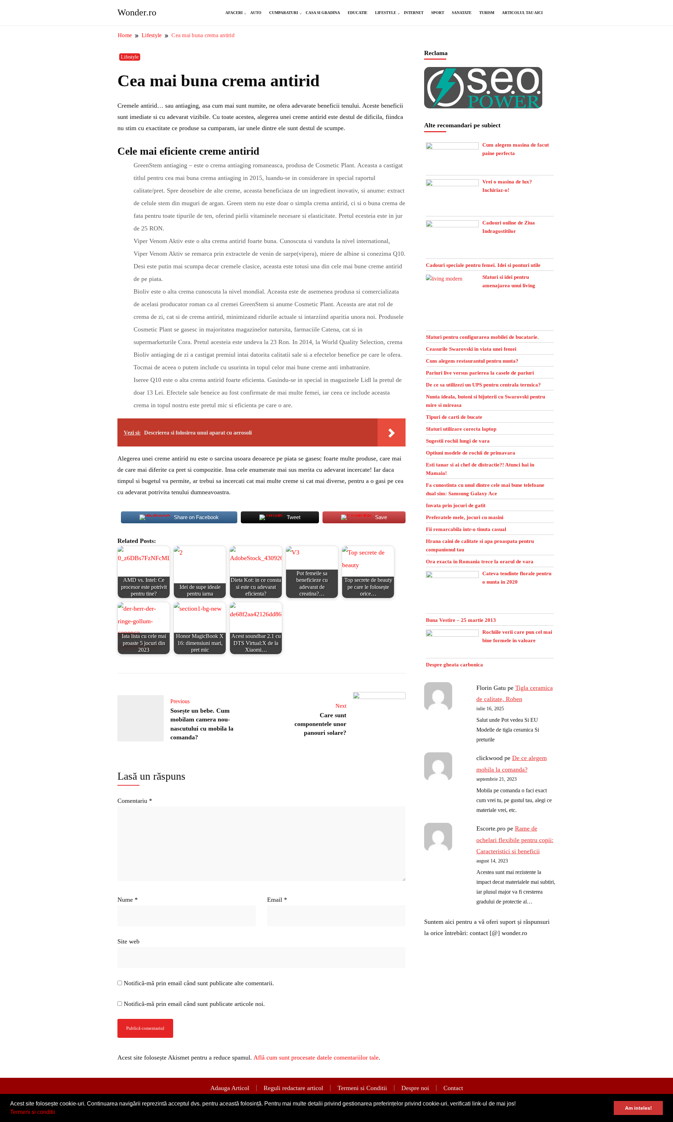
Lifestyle (385, 13)
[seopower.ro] (483, 72)
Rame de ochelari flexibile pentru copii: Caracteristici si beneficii (514, 840)
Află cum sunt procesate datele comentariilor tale (316, 1057)
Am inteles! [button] (638, 1108)
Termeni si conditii (32, 1112)
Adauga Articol (229, 1087)
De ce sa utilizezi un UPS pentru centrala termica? (483, 385)
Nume (127, 899)
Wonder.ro (136, 12)
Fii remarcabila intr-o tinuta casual (466, 529)
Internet (413, 13)
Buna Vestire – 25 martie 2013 (461, 620)
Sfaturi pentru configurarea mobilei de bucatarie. (482, 337)
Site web (128, 941)
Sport (437, 13)
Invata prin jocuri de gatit (455, 505)
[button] (57, 1113)
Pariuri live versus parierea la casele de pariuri (480, 373)
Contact (453, 1087)
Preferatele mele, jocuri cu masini (464, 517)
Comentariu (134, 800)
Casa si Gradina (323, 13)
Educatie (357, 13)
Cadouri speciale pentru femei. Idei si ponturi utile (483, 265)
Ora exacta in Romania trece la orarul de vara (479, 561)
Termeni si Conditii (362, 1087)
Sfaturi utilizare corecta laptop (461, 429)
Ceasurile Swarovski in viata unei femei (471, 349)
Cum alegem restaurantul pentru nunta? (472, 361)
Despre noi (415, 1087)
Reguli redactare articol (293, 1087)
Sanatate (461, 13)
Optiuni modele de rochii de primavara (470, 453)
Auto (255, 13)
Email (277, 899)
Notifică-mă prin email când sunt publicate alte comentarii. (199, 983)
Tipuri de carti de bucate (454, 417)
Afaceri (234, 13)
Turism (486, 13)
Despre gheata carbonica (454, 664)
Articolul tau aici (522, 13)
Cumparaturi (283, 13)
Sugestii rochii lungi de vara (458, 441)
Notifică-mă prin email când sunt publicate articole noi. (194, 1003)
